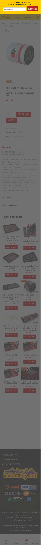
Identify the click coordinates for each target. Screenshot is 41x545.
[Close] (38, 2)
